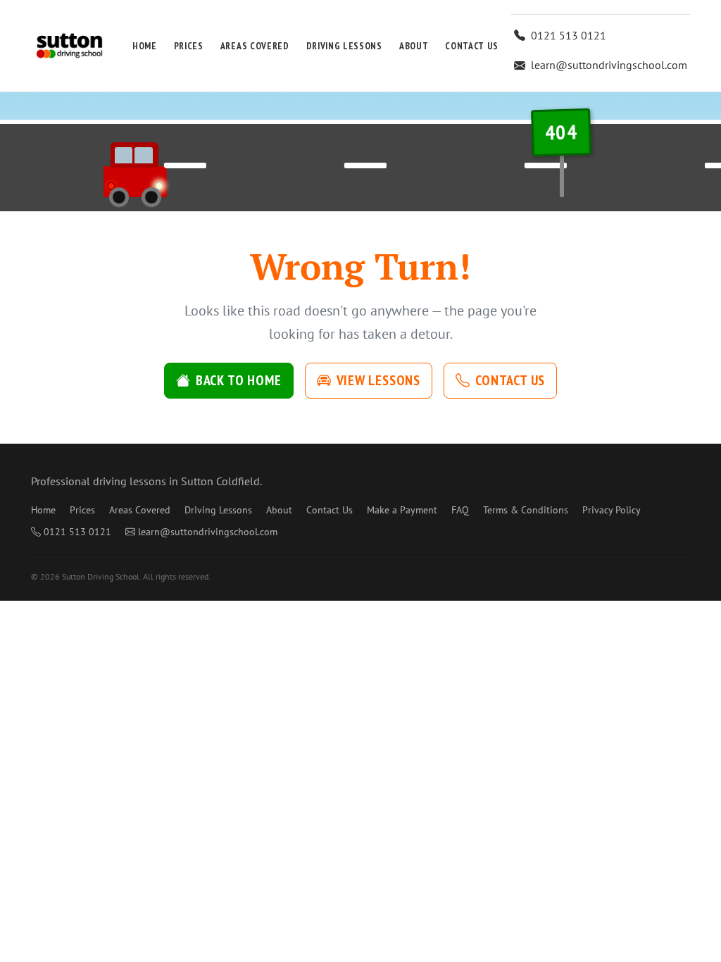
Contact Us (472, 45)
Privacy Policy (611, 510)
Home (144, 45)
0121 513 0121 (568, 35)
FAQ (460, 510)
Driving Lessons (344, 45)
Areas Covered (254, 45)
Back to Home (239, 380)
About (413, 45)
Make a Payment (402, 510)
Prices (188, 45)
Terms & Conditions (525, 510)
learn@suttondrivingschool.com (609, 65)
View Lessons (379, 380)
